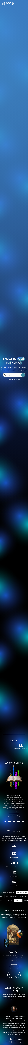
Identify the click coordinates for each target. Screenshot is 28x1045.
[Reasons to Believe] (7, 3)
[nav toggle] (25, 3)
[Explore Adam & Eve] (14, 966)
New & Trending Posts (14, 379)
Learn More (13, 814)
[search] (23, 375)
